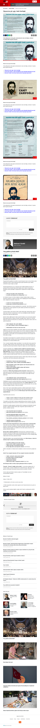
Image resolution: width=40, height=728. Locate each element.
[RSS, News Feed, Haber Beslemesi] (20, 722)
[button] (32, 35)
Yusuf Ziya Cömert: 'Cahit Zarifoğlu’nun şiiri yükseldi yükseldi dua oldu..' (20, 71)
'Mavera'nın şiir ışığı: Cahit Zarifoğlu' (12, 70)
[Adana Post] (6, 1)
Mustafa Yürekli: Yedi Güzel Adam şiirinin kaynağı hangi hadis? (18, 73)
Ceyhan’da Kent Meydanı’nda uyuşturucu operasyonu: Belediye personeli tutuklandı (21, 5)
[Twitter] (6, 35)
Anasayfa (6, 8)
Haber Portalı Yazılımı (8, 725)
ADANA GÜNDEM (11, 8)
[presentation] (6, 4)
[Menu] (33, 1)
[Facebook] (4, 35)
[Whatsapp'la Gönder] (9, 35)
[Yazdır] (11, 35)
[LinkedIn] (7, 35)
